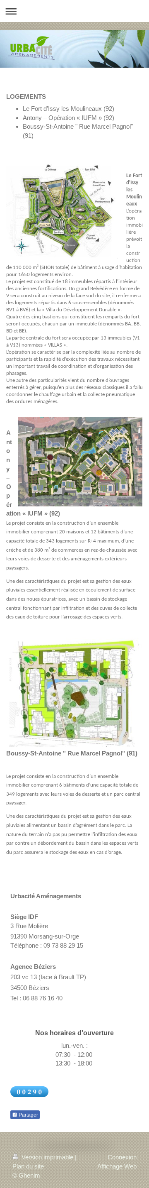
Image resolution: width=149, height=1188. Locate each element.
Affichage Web (117, 1166)
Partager (27, 1115)
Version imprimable (47, 1157)
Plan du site (28, 1166)
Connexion (122, 1157)
